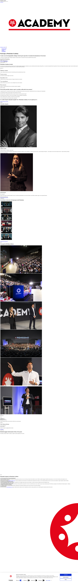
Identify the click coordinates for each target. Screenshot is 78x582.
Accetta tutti (65, 574)
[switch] (28, 580)
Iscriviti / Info (3, 51)
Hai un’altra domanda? (3, 486)
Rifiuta (66, 579)
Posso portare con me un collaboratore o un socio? (7, 481)
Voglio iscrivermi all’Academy (4, 101)
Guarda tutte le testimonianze (4, 241)
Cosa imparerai (4, 49)
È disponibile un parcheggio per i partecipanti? (6, 484)
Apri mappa (1, 429)
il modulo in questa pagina (11, 480)
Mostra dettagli (48, 580)
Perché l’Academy (4, 48)
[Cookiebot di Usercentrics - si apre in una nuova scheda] (10, 580)
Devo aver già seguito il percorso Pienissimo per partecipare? (8, 478)
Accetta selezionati (65, 577)
